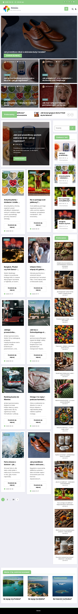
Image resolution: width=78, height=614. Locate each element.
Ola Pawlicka (10, 62)
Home (38, 610)
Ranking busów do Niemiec (11, 398)
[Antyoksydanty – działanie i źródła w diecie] (20, 96)
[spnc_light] (75, 9)
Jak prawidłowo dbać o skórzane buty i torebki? (25, 52)
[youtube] (74, 2)
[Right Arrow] (72, 114)
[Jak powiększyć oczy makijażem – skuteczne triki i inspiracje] (58, 71)
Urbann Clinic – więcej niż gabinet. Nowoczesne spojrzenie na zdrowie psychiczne (37, 268)
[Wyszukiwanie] (73, 9)
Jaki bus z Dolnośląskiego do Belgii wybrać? (37, 331)
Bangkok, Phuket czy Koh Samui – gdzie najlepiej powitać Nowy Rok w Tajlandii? (11, 268)
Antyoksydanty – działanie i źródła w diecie (20, 104)
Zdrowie (7, 75)
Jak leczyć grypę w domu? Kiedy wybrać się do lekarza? (43, 114)
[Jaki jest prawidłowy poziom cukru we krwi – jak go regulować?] (20, 71)
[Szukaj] (72, 128)
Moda (32, 434)
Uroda (45, 75)
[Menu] (66, 9)
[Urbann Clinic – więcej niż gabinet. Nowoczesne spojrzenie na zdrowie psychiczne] (39, 250)
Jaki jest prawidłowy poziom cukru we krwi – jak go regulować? (19, 79)
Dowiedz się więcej (13, 55)
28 (13, 499)
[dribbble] (69, 2)
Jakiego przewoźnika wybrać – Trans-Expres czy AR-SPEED (10, 331)
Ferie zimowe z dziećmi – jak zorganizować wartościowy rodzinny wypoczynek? (10, 463)
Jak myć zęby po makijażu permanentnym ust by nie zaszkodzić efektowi (53, 104)
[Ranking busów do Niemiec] (13, 380)
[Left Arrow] (68, 114)
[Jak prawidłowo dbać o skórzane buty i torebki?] (39, 37)
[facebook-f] (65, 2)
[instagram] (71, 2)
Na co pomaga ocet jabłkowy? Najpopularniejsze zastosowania (37, 201)
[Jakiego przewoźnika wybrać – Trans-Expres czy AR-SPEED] (13, 313)
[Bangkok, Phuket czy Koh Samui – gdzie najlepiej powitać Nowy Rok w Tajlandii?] (13, 250)
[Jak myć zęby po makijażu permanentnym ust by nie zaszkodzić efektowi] (58, 96)
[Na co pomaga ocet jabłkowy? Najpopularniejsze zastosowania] (39, 183)
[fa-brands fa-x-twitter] (67, 2)
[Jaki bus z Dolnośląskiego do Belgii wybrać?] (39, 313)
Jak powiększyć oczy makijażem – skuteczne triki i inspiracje (57, 79)
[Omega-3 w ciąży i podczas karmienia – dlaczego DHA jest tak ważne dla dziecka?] (39, 380)
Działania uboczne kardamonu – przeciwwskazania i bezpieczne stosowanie (65, 264)
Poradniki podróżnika (10, 578)
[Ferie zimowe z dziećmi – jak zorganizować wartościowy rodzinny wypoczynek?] (13, 445)
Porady (7, 239)
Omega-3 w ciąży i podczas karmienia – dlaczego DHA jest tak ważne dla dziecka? (38, 398)
